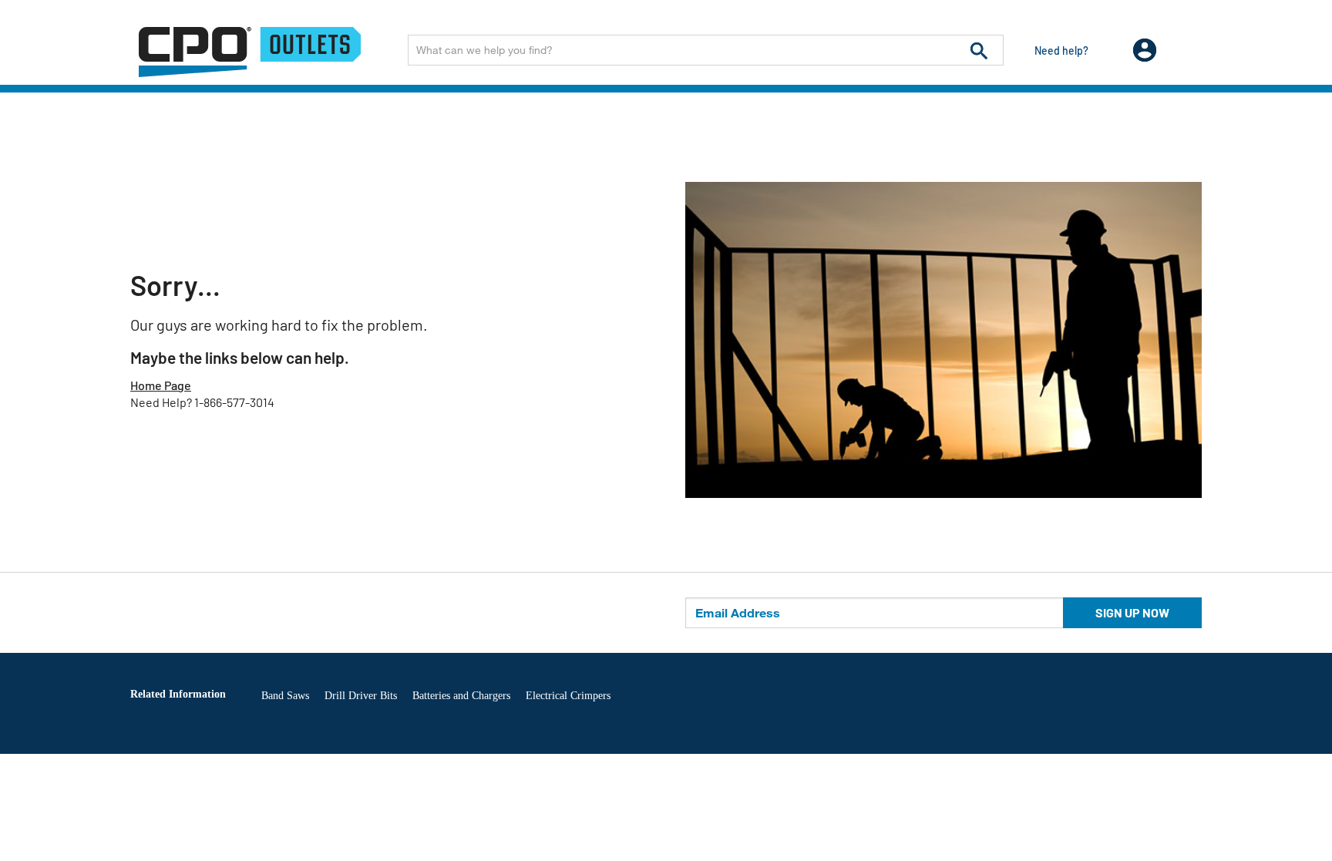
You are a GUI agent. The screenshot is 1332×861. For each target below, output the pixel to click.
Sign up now (1132, 612)
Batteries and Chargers (461, 695)
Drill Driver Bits (361, 695)
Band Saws (285, 695)
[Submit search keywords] (979, 50)
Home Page (160, 385)
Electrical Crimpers (568, 695)
